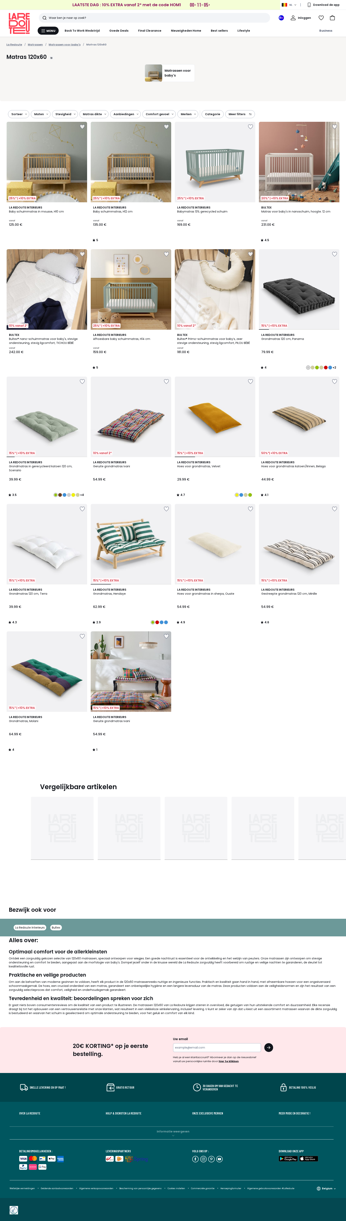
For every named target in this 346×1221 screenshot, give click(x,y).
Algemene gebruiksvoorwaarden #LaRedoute (270, 1188)
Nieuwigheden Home (186, 31)
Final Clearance (149, 31)
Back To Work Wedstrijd (82, 31)
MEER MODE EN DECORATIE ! (294, 1113)
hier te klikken (229, 1061)
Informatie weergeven (173, 1131)
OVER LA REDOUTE (29, 1113)
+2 (334, 368)
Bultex (56, 928)
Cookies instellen (177, 1188)
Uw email (180, 1039)
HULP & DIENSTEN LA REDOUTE (123, 1113)
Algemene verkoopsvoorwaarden (96, 1188)
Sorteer (17, 114)
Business (325, 31)
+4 (82, 495)
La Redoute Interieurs (30, 928)
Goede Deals (119, 31)
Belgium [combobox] (327, 1188)
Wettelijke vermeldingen (22, 1188)
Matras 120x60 (96, 44)
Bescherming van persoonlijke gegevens (140, 1188)
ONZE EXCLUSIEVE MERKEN (207, 1113)
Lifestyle (243, 31)
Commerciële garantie (203, 1188)
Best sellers (219, 31)
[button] (332, 18)
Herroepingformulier (231, 1188)
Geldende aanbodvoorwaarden (57, 1188)
